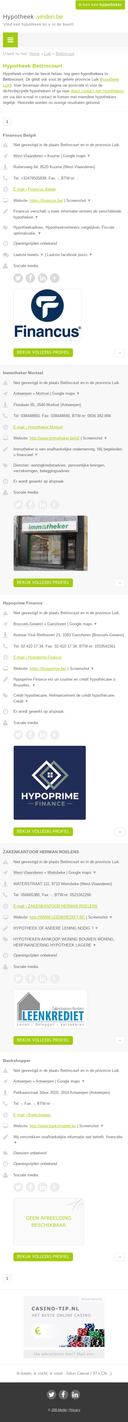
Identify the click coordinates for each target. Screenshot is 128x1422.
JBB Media (59, 1410)
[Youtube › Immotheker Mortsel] (55, 504)
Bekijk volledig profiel (43, 352)
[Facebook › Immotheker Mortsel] (30, 504)
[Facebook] (63, 1394)
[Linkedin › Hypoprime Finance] (42, 735)
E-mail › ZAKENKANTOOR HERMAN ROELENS (55, 906)
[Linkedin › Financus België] (42, 278)
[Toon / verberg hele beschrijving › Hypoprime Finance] (69, 682)
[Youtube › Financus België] (55, 278)
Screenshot (78, 200)
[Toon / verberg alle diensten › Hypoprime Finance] (69, 698)
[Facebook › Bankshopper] (30, 1187)
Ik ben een (100, 5)
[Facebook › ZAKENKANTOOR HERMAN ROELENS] (30, 978)
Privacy (74, 1410)
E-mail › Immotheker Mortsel (38, 427)
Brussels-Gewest (28, 624)
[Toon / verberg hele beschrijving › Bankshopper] (69, 1140)
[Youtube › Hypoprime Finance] (55, 735)
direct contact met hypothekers (97, 91)
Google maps (77, 156)
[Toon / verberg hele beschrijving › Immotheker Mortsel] (69, 452)
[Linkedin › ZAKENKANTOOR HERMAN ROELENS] (42, 978)
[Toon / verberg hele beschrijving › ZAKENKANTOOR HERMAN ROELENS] (69, 928)
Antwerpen (22, 393)
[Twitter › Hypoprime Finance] (18, 735)
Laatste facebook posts (70, 254)
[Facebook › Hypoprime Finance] (30, 735)
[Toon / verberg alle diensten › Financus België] (69, 230)
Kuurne (53, 156)
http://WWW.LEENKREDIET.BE (57, 917)
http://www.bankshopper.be (53, 1126)
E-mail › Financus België (34, 189)
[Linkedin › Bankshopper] (42, 1187)
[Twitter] (51, 1394)
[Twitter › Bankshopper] (18, 1187)
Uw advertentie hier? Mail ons (64, 1354)
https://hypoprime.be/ (48, 668)
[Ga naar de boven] (120, 352)
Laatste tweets (28, 254)
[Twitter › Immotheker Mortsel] (18, 504)
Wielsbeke (56, 872)
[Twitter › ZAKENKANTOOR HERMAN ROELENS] (18, 978)
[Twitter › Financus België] (18, 278)
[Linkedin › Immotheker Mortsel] (42, 504)
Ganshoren (56, 624)
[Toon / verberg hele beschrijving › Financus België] (69, 214)
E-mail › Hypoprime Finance (37, 657)
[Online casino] (64, 1298)
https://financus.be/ (46, 200)
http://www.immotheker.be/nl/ (54, 438)
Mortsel (42, 393)
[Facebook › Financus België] (30, 278)
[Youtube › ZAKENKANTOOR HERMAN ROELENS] (55, 978)
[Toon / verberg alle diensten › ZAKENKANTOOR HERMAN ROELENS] (69, 942)
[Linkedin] (75, 1394)
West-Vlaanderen (28, 156)
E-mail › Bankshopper (32, 1115)
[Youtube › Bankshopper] (55, 1187)
